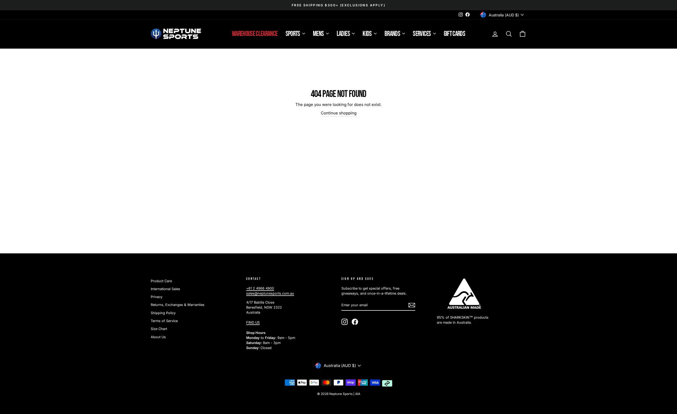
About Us (158, 337)
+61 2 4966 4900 (260, 288)
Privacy (156, 297)
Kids (368, 34)
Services (422, 34)
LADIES (344, 34)
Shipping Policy (163, 313)
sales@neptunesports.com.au (270, 293)
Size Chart (159, 329)
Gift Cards (454, 34)
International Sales (165, 289)
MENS (319, 34)
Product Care (161, 281)
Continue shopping (338, 112)
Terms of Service (164, 321)
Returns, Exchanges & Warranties (177, 305)
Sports (293, 34)
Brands (393, 34)
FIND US (253, 322)
